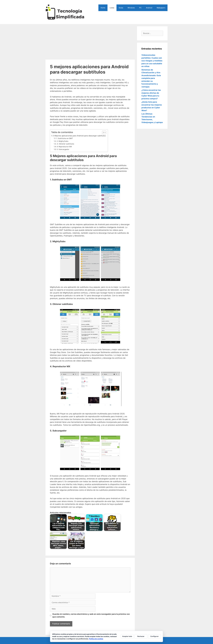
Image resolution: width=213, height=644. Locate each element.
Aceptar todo (127, 636)
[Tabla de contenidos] (104, 132)
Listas (112, 8)
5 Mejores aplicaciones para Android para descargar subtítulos (79, 136)
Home (103, 8)
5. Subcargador (63, 149)
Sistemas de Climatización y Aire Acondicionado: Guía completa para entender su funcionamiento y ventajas (151, 78)
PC (140, 8)
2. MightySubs (62, 141)
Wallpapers (161, 8)
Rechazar (140, 636)
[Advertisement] (90, 41)
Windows (131, 8)
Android (149, 8)
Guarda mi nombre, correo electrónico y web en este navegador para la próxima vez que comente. (91, 615)
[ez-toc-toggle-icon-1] (103, 132)
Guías (121, 8)
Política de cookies (96, 639)
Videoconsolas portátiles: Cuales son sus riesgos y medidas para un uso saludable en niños (151, 60)
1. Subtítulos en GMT (64, 138)
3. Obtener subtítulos (65, 144)
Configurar (154, 636)
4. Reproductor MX (64, 147)
